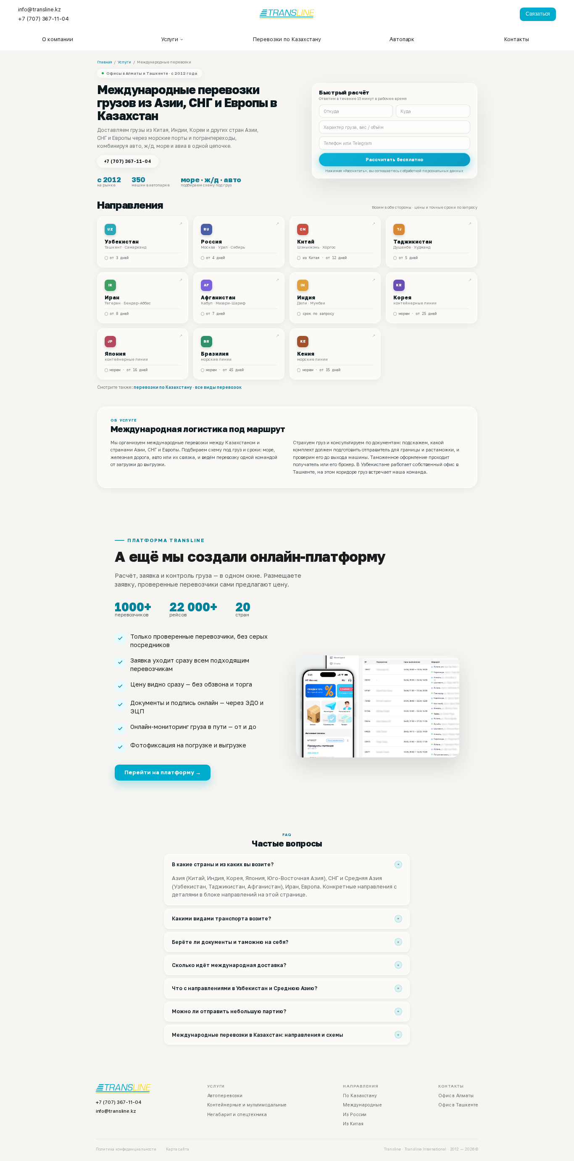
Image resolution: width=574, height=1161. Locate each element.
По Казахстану (360, 1095)
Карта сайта (177, 1149)
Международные (362, 1105)
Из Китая (353, 1124)
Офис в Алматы (456, 1095)
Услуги (124, 62)
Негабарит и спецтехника (237, 1114)
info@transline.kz (116, 1111)
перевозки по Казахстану (163, 387)
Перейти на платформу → (162, 772)
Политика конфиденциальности (126, 1149)
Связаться (538, 14)
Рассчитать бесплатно (394, 159)
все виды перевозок (218, 387)
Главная (104, 62)
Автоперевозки (225, 1095)
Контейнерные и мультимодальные (247, 1105)
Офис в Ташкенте (458, 1105)
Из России (354, 1114)
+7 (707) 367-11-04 (127, 161)
